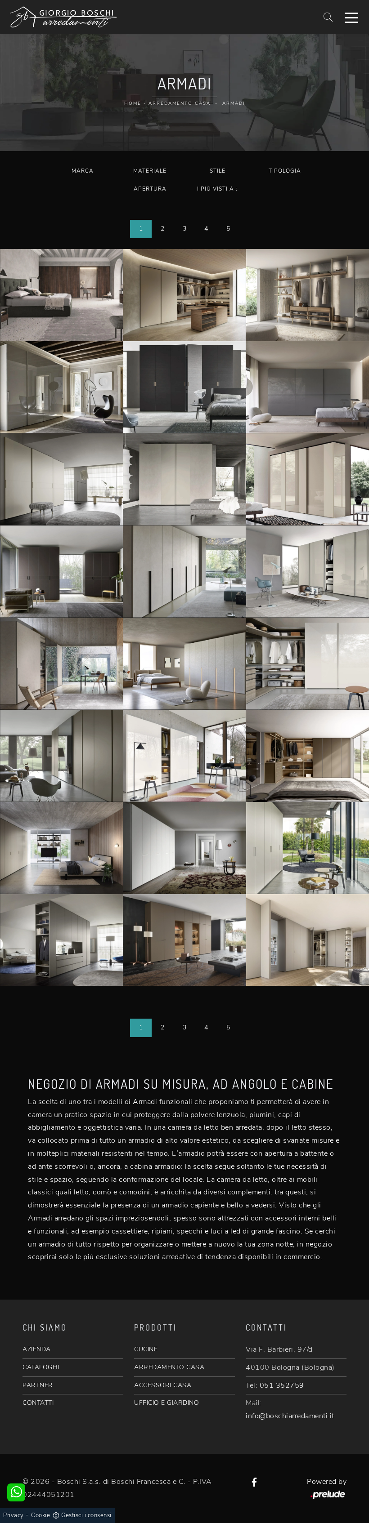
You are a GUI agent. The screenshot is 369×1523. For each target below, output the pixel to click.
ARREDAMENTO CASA (169, 1367)
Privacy (13, 1515)
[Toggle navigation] (351, 17)
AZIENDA (36, 1349)
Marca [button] (83, 170)
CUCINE (146, 1349)
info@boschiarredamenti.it (290, 1416)
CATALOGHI (40, 1367)
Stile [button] (217, 170)
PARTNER (37, 1385)
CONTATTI (38, 1402)
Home (132, 103)
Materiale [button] (149, 170)
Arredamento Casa (179, 103)
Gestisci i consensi (86, 1515)
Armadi (233, 103)
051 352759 (282, 1385)
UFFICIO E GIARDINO (166, 1402)
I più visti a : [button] (217, 188)
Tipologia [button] (285, 170)
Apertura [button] (150, 188)
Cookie (40, 1515)
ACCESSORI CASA (162, 1385)
